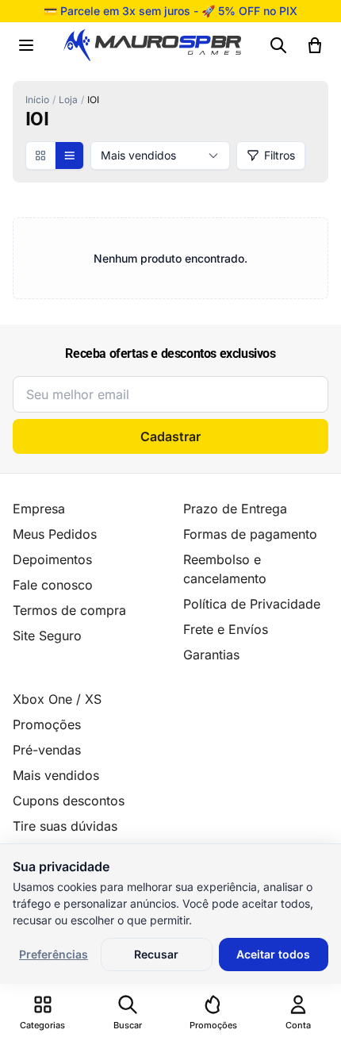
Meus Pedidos (55, 534)
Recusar (156, 954)
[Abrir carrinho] (314, 45)
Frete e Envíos (225, 629)
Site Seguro (47, 635)
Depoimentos (52, 559)
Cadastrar (170, 436)
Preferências (53, 954)
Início (37, 100)
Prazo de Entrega (235, 509)
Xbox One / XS (57, 699)
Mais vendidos (56, 775)
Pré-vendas (47, 750)
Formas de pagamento (250, 534)
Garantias (211, 655)
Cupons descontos (69, 801)
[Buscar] (278, 45)
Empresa (39, 509)
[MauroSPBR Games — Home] (152, 45)
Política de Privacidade (251, 604)
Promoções (47, 724)
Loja (68, 100)
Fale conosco (53, 585)
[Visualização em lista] (69, 155)
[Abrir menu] (26, 45)
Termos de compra (69, 610)
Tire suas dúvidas (65, 826)
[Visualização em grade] (40, 155)
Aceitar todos (273, 954)
